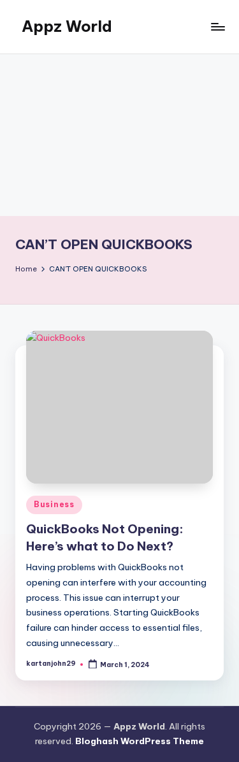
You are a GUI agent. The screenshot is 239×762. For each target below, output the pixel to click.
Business (54, 504)
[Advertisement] (119, 135)
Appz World (67, 26)
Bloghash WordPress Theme (139, 741)
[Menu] (217, 26)
